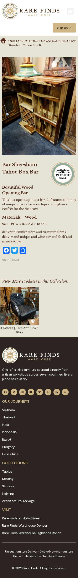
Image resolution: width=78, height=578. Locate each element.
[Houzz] (56, 392)
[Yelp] (65, 392)
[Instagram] (22, 392)
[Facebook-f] (5, 392)
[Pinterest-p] (14, 392)
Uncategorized (54, 41)
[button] (70, 11)
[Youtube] (31, 392)
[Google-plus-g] (48, 392)
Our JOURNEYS (15, 401)
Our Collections (23, 41)
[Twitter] (39, 392)
